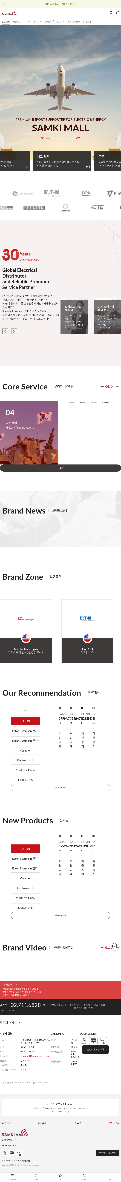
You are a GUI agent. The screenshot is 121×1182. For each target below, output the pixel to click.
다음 (14, 331)
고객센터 (6, 1123)
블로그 (93, 1041)
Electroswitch (25, 760)
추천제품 (38, 21)
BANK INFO (8, 1145)
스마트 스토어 (103, 1041)
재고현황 (60, 21)
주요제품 (6, 21)
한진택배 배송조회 (95, 1049)
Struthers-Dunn (25, 770)
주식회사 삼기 (8, 1023)
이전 (5, 331)
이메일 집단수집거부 (94, 1005)
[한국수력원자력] (82, 402)
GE (25, 711)
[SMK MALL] (9, 13)
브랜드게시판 (74, 21)
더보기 (61, 468)
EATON (25, 721)
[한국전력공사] (71, 402)
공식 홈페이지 (84, 1041)
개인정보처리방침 (83, 1008)
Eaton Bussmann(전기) (25, 731)
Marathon (25, 750)
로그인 (78, 1123)
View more (60, 787)
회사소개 (87, 21)
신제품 (27, 21)
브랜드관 (17, 21)
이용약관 (74, 1005)
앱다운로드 (114, 1123)
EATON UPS (25, 780)
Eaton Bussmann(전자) (25, 740)
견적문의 (49, 21)
